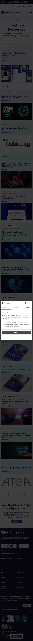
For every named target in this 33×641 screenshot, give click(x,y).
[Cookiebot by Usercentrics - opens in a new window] (24, 303)
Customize (15, 336)
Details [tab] (16, 307)
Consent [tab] (6, 307)
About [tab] (27, 307)
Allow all (16, 332)
